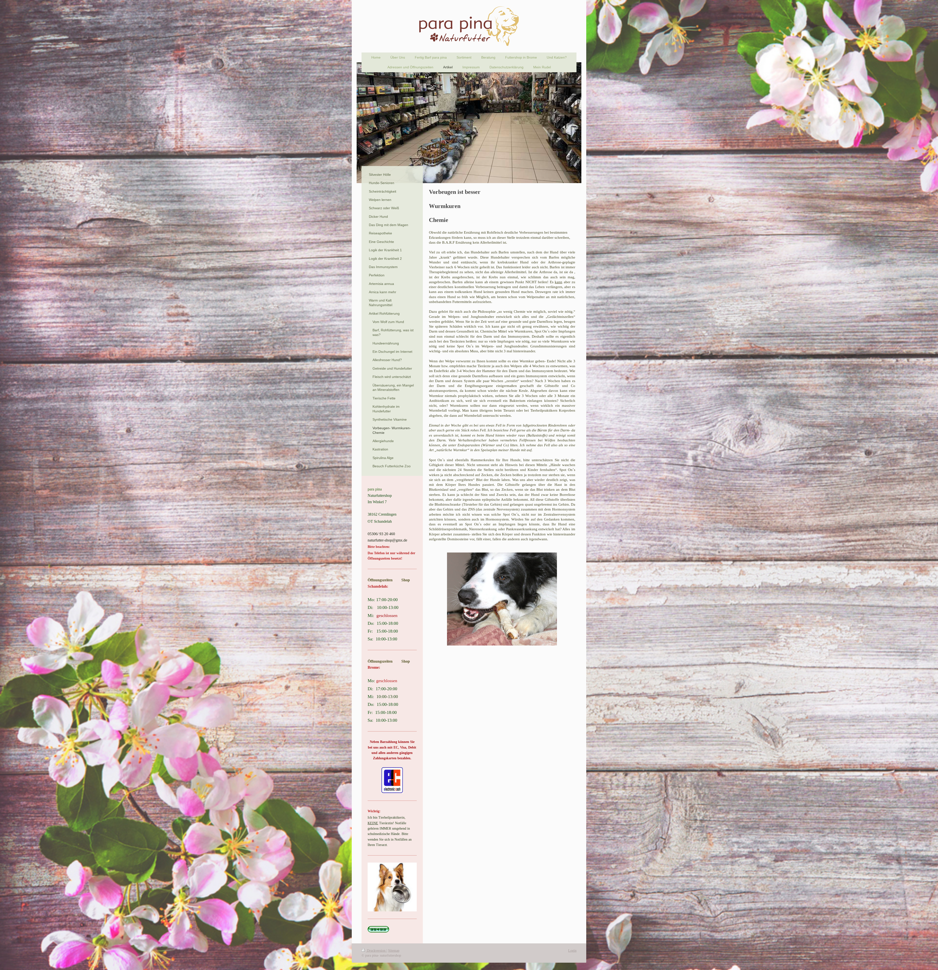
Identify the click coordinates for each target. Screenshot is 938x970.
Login (572, 950)
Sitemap (393, 950)
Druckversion (376, 950)
